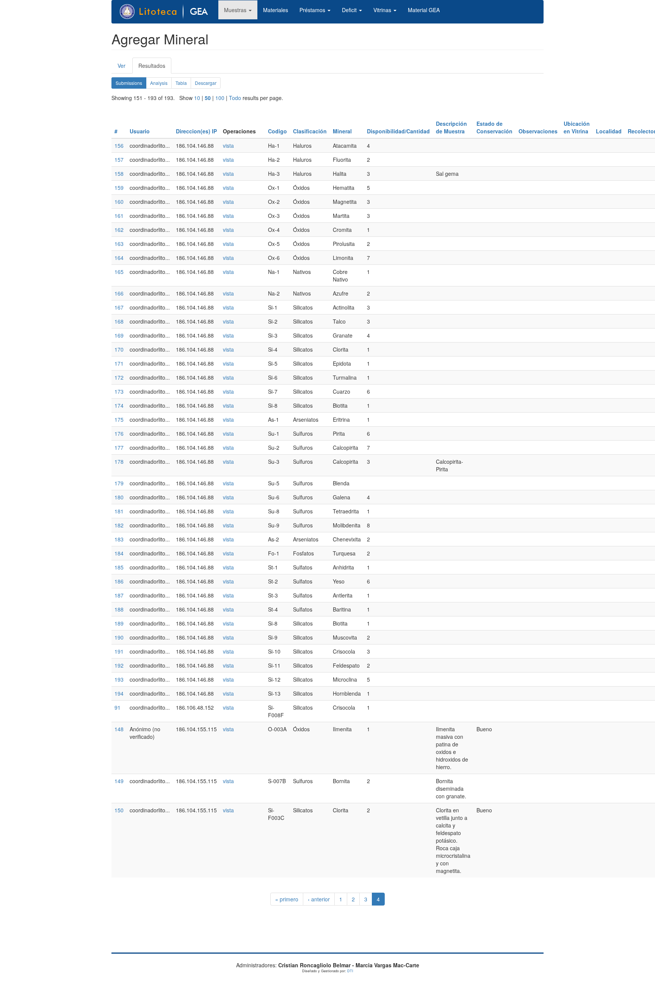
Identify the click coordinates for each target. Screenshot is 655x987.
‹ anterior (319, 899)
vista (228, 145)
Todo (235, 98)
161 (119, 215)
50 (208, 98)
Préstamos (313, 10)
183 (119, 539)
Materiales (275, 10)
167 (119, 307)
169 (119, 335)
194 (119, 693)
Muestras (236, 10)
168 (119, 321)
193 (119, 679)
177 (119, 447)
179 (119, 483)
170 (119, 349)
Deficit (350, 10)
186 (119, 581)
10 (197, 98)
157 (119, 159)
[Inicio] (168, 11)
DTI (350, 970)
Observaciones (538, 131)
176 (119, 433)
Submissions (131, 84)
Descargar (205, 83)
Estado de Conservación (494, 127)
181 (119, 511)
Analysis (159, 83)
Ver (121, 65)
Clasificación (310, 131)
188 (119, 609)
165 (119, 271)
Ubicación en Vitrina (577, 127)
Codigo (277, 131)
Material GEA (424, 10)
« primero (286, 899)
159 (119, 187)
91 (117, 707)
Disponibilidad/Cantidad (398, 131)
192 (119, 665)
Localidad (609, 131)
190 (119, 637)
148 (119, 729)
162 (119, 229)
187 (119, 595)
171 (119, 363)
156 (119, 145)
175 (119, 419)
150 (119, 810)
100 (219, 98)
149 (119, 781)
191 (119, 651)
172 (119, 377)
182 (119, 525)
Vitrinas (383, 10)
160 (119, 201)
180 (119, 497)
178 (119, 461)
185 (119, 567)
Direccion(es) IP (196, 131)
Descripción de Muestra (451, 127)
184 (119, 553)
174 (119, 405)
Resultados (154, 68)
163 (119, 243)
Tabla (181, 83)
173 (119, 391)
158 (119, 173)
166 (119, 293)
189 (119, 623)
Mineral (342, 131)
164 (119, 257)
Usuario (140, 131)
